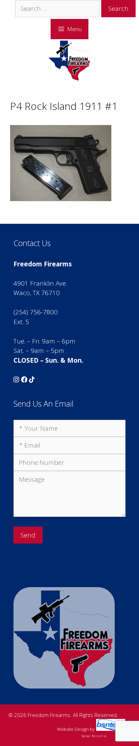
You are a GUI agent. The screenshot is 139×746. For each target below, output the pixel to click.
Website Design (73, 729)
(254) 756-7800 (35, 312)
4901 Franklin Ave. (40, 283)
